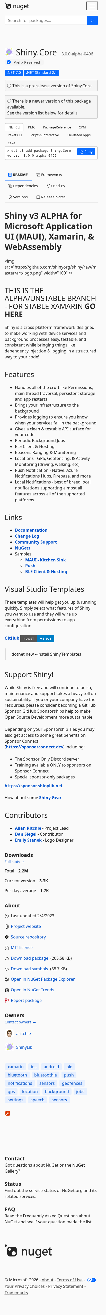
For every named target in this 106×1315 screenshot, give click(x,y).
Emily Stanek (28, 840)
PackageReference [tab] (57, 127)
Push (30, 565)
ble (69, 1067)
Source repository (28, 937)
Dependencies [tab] (25, 185)
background (57, 1091)
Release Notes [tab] (53, 196)
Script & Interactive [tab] (44, 135)
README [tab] (20, 174)
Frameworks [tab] (51, 174)
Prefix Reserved (27, 62)
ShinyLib (24, 1047)
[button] (86, 151)
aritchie (23, 1033)
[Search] (92, 20)
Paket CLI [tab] (15, 135)
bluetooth (17, 1075)
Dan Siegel (26, 834)
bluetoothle (45, 1075)
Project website (26, 926)
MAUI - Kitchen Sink (45, 560)
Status (13, 1183)
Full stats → (15, 861)
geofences (72, 1083)
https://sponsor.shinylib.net (34, 786)
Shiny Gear (50, 797)
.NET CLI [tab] (14, 127)
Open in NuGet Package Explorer (43, 979)
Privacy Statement (65, 1286)
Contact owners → (20, 1022)
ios (34, 1067)
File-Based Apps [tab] (79, 135)
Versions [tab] (20, 196)
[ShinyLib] (9, 1047)
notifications (20, 1083)
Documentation (31, 530)
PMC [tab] (31, 127)
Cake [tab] (11, 143)
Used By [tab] (57, 185)
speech (38, 1100)
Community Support (36, 542)
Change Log (27, 536)
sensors (47, 1083)
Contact (15, 1158)
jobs (80, 1091)
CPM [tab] (82, 127)
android (51, 1067)
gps (11, 1091)
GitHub (12, 638)
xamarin (16, 1067)
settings (15, 1100)
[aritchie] (9, 1033)
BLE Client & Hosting (46, 571)
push (69, 1075)
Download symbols (29, 969)
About (48, 1280)
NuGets (22, 548)
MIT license (22, 947)
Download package (29, 958)
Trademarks (16, 1293)
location (30, 1091)
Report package (26, 1000)
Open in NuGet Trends (32, 990)
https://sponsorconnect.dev (34, 747)
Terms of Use (70, 1280)
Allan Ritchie (28, 828)
